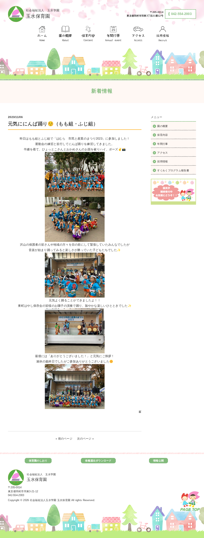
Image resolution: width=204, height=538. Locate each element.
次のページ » (85, 438)
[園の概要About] (65, 34)
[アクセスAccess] (138, 34)
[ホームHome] (42, 34)
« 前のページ (64, 438)
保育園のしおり (38, 460)
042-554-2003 (16, 495)
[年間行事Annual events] (113, 34)
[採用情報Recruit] (162, 34)
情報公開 (158, 460)
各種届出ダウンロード (98, 460)
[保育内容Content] (88, 34)
